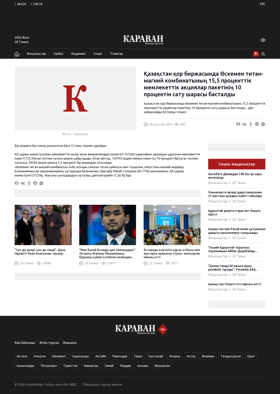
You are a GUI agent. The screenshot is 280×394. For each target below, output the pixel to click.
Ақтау (191, 356)
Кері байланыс (25, 342)
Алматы (40, 356)
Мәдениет (78, 53)
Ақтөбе (100, 356)
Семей (109, 365)
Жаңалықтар (36, 53)
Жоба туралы (49, 342)
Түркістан (70, 365)
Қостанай (156, 356)
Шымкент (59, 356)
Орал (251, 356)
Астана (22, 356)
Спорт (98, 53)
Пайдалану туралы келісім (102, 384)
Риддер (125, 365)
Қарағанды (81, 356)
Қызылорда (25, 365)
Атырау (174, 356)
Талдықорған (231, 356)
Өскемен (208, 356)
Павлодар (119, 356)
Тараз (138, 356)
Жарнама (69, 342)
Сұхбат (59, 53)
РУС (262, 4)
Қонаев (142, 365)
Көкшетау (91, 365)
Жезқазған (162, 365)
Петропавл (49, 365)
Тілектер (116, 53)
